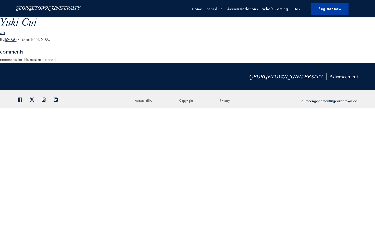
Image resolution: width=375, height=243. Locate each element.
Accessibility (143, 100)
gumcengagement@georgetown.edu (330, 100)
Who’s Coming (275, 8)
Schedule (215, 8)
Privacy (225, 100)
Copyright (186, 100)
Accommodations (242, 8)
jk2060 (10, 39)
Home (197, 8)
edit (2, 33)
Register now (330, 8)
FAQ (297, 8)
